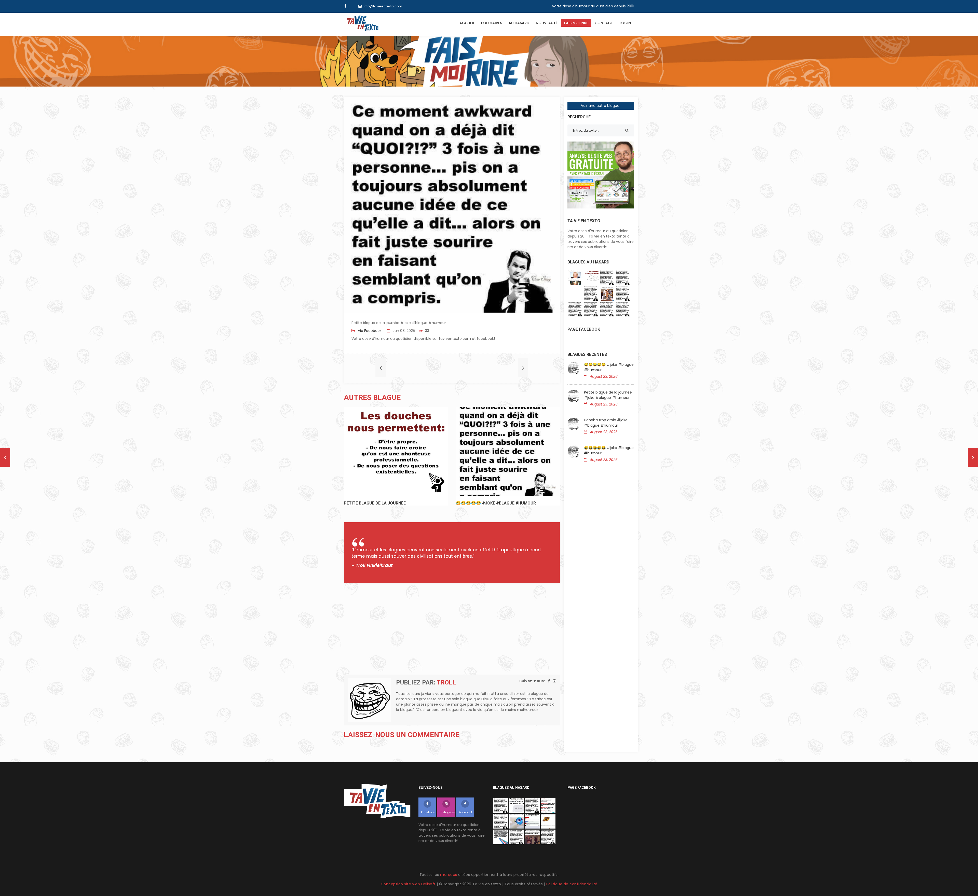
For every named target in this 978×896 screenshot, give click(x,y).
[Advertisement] (452, 628)
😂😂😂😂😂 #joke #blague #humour (609, 367)
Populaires (491, 22)
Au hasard (519, 22)
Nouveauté (547, 22)
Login (625, 22)
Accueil (466, 22)
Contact (604, 22)
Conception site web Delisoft (409, 884)
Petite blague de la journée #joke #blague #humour (608, 395)
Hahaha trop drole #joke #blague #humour (606, 422)
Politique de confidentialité (571, 884)
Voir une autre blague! (600, 105)
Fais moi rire (576, 22)
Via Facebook (369, 330)
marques (448, 874)
